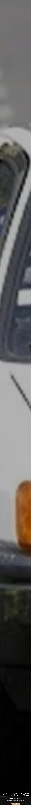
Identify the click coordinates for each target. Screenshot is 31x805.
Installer (16, 803)
